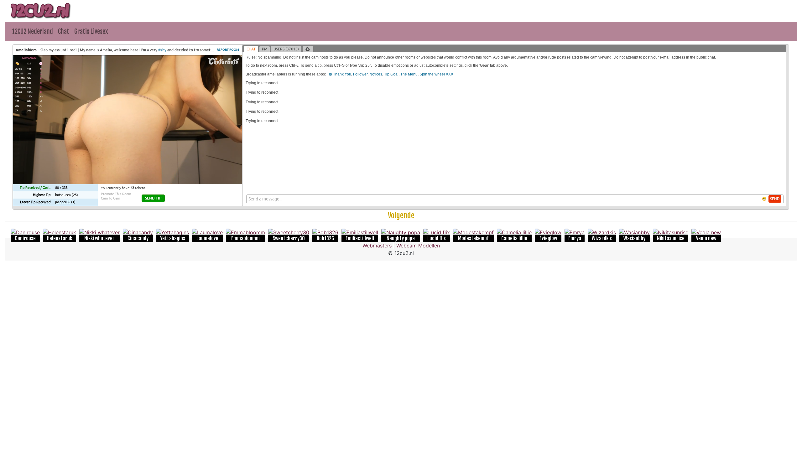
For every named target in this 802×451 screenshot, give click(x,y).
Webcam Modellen (418, 245)
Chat (63, 31)
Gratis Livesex (91, 31)
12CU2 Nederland (32, 31)
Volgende (401, 215)
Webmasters (377, 245)
